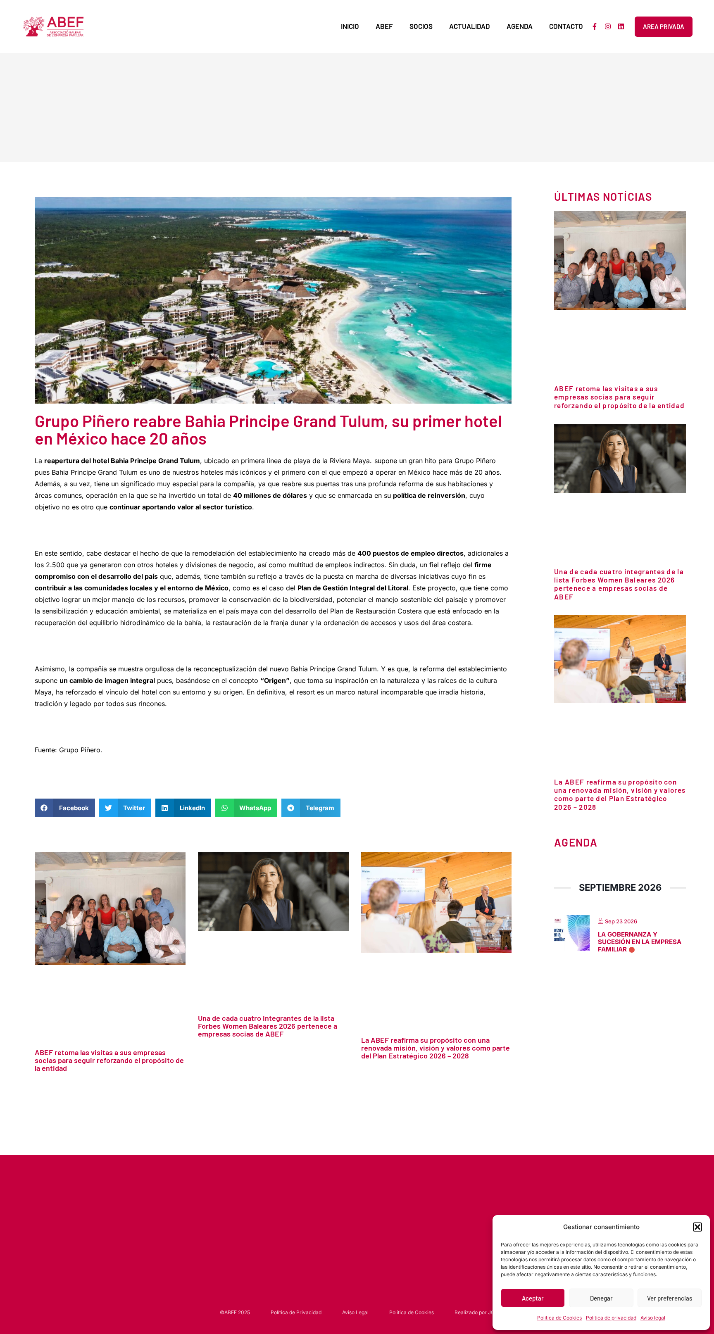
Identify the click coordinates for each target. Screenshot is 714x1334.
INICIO (350, 26)
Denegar (601, 1298)
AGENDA (520, 26)
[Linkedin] (621, 26)
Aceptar (533, 1298)
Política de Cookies (559, 1318)
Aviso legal (652, 1318)
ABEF (384, 26)
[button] (697, 1227)
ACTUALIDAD (469, 26)
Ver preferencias (669, 1298)
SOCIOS (421, 26)
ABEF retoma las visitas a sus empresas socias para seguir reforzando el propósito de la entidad (109, 1060)
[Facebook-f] (594, 26)
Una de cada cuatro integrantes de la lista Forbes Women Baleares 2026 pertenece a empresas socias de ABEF (267, 1025)
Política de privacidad (611, 1318)
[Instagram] (608, 26)
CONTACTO (566, 26)
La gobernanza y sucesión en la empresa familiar (639, 941)
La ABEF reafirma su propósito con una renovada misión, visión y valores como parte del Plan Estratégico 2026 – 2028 (435, 1047)
